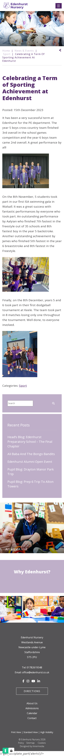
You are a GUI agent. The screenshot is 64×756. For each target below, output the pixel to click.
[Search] (53, 403)
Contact (32, 718)
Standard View (30, 732)
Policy (21, 742)
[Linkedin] (38, 681)
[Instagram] (28, 681)
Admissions (32, 708)
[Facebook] (23, 681)
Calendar (32, 713)
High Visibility (46, 732)
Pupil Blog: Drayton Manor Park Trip (30, 471)
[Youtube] (33, 681)
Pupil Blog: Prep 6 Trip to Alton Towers (30, 484)
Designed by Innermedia (32, 746)
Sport (23, 386)
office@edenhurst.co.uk (35, 672)
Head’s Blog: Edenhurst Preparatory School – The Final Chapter (29, 441)
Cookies (42, 742)
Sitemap (30, 742)
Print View (16, 732)
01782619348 (34, 667)
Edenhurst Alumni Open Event (29, 462)
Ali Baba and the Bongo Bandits (31, 454)
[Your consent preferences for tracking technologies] (11, 751)
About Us (32, 703)
